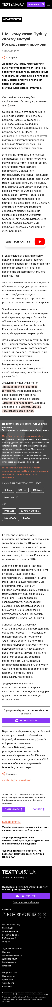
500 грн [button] (22, 490)
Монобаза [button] (10, 518)
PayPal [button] (27, 518)
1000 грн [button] (37, 490)
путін (14, 780)
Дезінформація (9, 959)
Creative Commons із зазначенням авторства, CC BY (29, 995)
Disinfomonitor (9, 962)
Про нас (6, 924)
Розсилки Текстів (10, 935)
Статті (5, 928)
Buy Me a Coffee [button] (30, 511)
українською (20, 997)
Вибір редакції (9, 938)
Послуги (6, 952)
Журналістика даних (12, 948)
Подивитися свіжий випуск (26, 902)
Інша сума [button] (9, 497)
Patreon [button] (9, 511)
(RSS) (10, 928)
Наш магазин (8, 976)
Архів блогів (8, 983)
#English (6, 941)
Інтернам (6, 965)
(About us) (15, 924)
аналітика (25, 780)
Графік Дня (7, 979)
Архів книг (7, 986)
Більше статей (11, 822)
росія (6, 780)
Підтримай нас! (9, 972)
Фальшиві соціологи (12, 955)
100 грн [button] (8, 490)
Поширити (11, 57)
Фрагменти (7, 931)
